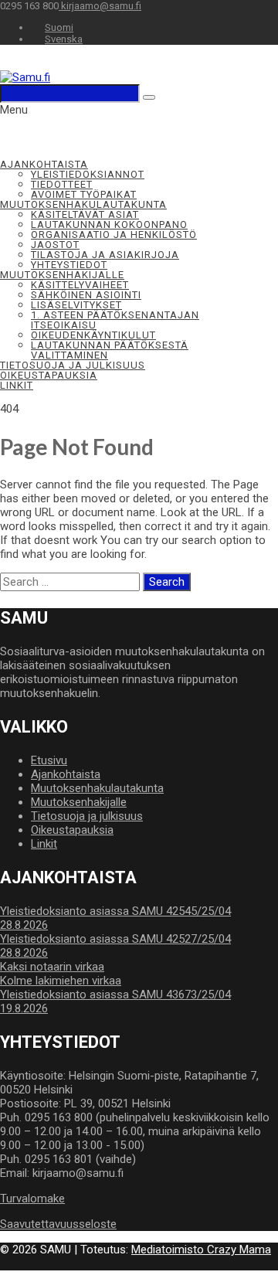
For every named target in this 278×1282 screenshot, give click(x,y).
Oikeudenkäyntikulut (93, 335)
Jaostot (55, 244)
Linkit (16, 385)
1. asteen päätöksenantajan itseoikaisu (115, 320)
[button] (14, 110)
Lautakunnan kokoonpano (109, 224)
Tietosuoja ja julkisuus (72, 365)
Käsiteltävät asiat (85, 214)
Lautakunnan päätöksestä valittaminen (109, 350)
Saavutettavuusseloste (58, 1224)
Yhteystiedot (69, 264)
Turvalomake (32, 1198)
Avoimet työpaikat (84, 194)
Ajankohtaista (44, 164)
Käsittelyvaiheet (80, 285)
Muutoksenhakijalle (62, 275)
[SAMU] (25, 77)
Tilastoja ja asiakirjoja (105, 254)
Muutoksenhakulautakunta (83, 204)
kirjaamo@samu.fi (100, 6)
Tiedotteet (62, 184)
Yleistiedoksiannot (87, 174)
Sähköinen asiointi (86, 295)
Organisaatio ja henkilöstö (114, 234)
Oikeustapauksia (48, 375)
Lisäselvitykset (76, 305)
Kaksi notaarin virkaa (52, 967)
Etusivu (49, 760)
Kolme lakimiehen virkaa (60, 981)
